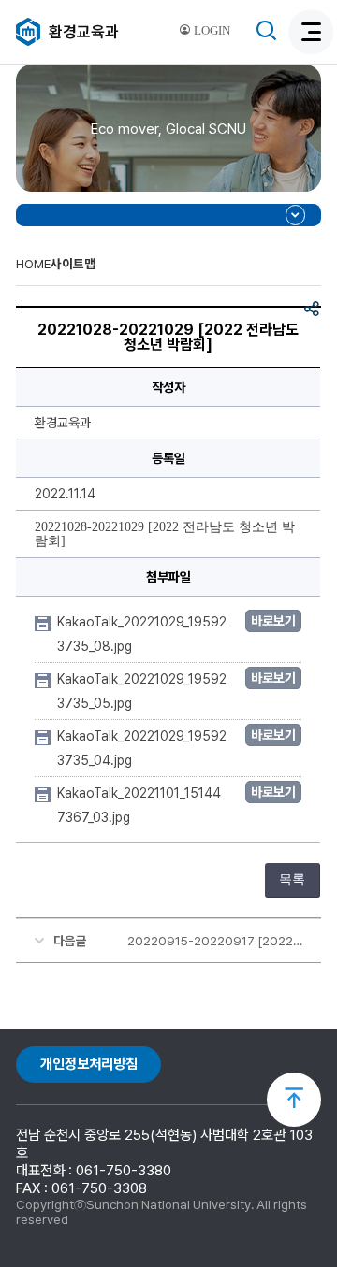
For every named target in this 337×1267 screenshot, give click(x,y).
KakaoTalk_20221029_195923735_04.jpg (142, 748)
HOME (33, 263)
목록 (292, 879)
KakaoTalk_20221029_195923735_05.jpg (142, 691)
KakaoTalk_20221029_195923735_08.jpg (142, 634)
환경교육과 (84, 31)
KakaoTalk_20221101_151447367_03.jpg (139, 805)
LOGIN (210, 30)
